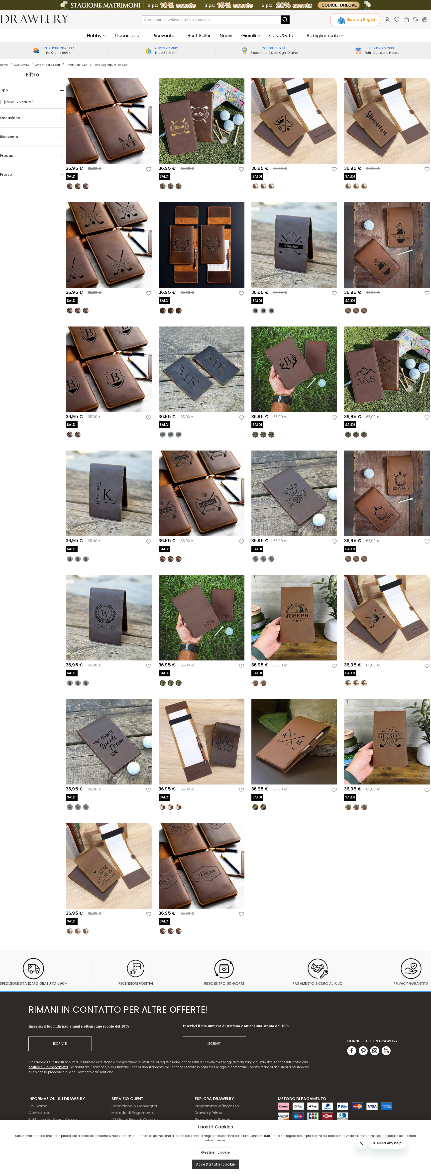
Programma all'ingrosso (217, 1106)
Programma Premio (213, 1119)
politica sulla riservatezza (48, 1067)
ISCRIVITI (60, 1043)
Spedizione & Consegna (134, 1106)
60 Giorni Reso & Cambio (134, 1119)
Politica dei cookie (384, 1136)
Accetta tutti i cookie (215, 1164)
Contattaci (39, 1112)
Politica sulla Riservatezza (52, 1119)
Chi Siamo (37, 1106)
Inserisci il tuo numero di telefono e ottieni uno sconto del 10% (236, 1026)
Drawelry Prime (208, 1112)
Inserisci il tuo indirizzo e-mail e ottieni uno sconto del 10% (78, 1026)
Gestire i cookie (215, 1152)
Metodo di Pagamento (133, 1112)
